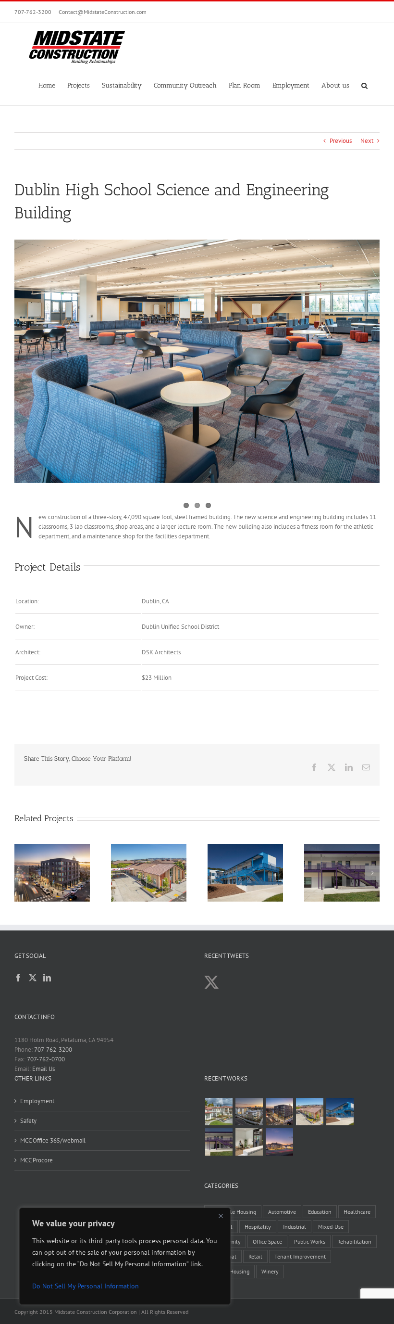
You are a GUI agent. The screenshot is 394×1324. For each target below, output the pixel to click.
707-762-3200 (32, 11)
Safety (28, 1121)
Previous (341, 141)
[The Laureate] (279, 1111)
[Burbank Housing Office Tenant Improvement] (248, 1142)
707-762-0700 (46, 1059)
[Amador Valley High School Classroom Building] (218, 1142)
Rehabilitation (354, 1241)
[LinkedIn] (47, 977)
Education (320, 1211)
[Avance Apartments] (218, 1111)
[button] (364, 84)
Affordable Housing (232, 1211)
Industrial (294, 1226)
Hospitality (258, 1226)
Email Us (43, 1069)
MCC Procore (36, 1160)
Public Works (309, 1241)
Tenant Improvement (300, 1256)
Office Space (267, 1241)
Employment (37, 1101)
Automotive (282, 1211)
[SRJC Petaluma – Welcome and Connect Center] (309, 1111)
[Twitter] (33, 977)
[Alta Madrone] (279, 1142)
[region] (125, 1256)
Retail (255, 1256)
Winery (270, 1271)
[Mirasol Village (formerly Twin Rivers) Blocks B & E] (248, 1111)
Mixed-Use (331, 1226)
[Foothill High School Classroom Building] (339, 1111)
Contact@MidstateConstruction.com (103, 11)
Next (366, 141)
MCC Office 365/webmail (53, 1140)
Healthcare (357, 1211)
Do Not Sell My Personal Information (85, 1286)
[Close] (220, 1216)
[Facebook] (18, 977)
